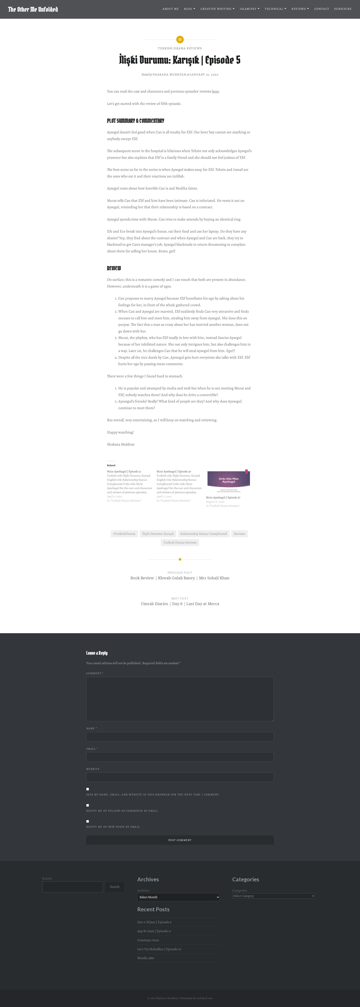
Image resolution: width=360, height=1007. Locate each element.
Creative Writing (216, 9)
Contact (321, 9)
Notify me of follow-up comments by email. (122, 811)
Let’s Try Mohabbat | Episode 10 (159, 949)
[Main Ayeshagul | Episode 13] (132, 488)
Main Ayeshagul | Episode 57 (223, 497)
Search (47, 878)
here (215, 91)
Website (93, 769)
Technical (274, 9)
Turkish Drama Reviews (180, 48)
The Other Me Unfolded (33, 9)
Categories (239, 890)
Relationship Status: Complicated (203, 533)
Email (92, 749)
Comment (95, 673)
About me (170, 9)
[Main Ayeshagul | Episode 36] (181, 488)
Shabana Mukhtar (169, 74)
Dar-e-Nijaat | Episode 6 (154, 922)
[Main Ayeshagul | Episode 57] (228, 482)
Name (91, 728)
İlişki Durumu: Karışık (158, 533)
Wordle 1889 (145, 958)
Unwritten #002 (148, 940)
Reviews (298, 9)
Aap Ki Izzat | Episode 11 (154, 931)
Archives (143, 890)
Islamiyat (248, 9)
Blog (188, 9)
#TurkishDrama (124, 533)
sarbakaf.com (204, 998)
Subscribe (343, 9)
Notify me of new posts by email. (113, 827)
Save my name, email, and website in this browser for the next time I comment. (153, 794)
